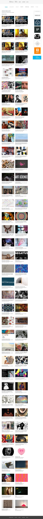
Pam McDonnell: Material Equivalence (7, 417)
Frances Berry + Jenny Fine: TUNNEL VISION (21, 352)
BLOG (27, 517)
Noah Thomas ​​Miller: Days (5, 129)
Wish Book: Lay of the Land (6, 352)
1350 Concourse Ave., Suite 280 (10, 12)
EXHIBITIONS (11, 517)
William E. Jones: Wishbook (6, 430)
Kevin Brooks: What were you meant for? (21, 103)
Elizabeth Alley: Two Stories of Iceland (7, 404)
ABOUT (19, 517)
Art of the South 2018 (5, 365)
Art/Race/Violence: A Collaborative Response (21, 430)
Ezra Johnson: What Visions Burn (6, 221)
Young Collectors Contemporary (6, 286)
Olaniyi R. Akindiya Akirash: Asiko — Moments (8, 234)
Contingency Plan (17, 195)
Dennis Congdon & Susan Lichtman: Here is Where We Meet (23, 208)
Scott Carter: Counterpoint (5, 260)
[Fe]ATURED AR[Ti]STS (5, 77)
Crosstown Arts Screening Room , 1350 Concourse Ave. (25, 143)
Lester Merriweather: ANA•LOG (6, 90)
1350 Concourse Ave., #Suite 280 (9, 235)
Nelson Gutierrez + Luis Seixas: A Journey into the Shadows (23, 77)
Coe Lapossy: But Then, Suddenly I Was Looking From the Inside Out (25, 129)
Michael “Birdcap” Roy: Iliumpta (19, 116)
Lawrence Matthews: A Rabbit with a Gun (21, 38)
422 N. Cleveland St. (21, 444)
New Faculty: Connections (5, 208)
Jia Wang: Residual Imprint (19, 247)
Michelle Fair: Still (4, 103)
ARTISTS (16, 517)
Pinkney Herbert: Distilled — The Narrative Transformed (23, 365)
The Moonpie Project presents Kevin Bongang (8, 456)
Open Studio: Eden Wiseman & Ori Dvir (7, 273)
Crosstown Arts (3, 65)
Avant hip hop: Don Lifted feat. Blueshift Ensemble (22, 234)
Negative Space (17, 260)
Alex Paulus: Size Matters (19, 90)
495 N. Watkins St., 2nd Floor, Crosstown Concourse (11, 444)
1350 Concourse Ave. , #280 (9, 65)
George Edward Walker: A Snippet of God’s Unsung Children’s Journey (25, 25)
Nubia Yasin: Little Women (5, 378)
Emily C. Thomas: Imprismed (19, 404)
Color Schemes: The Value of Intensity (20, 221)
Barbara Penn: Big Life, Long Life (6, 25)
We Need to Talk (17, 456)
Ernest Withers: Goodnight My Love (7, 391)
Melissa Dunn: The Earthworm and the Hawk (8, 116)
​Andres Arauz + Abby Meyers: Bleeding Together (22, 64)
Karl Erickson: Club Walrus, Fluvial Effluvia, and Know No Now (24, 51)
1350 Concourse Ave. (21, 65)
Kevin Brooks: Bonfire (18, 391)
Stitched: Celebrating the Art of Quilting (21, 273)
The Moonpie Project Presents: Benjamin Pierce (22, 443)
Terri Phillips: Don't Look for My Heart (20, 417)
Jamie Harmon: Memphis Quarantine (7, 195)
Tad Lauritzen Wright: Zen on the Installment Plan (9, 64)
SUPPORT (23, 517)
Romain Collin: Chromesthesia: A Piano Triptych (9, 38)
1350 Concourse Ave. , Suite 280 (22, 235)
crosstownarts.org (4, 12)
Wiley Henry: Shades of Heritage (6, 51)
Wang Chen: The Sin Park (5, 247)
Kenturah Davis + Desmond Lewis (20, 286)
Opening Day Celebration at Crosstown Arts (8, 443)
